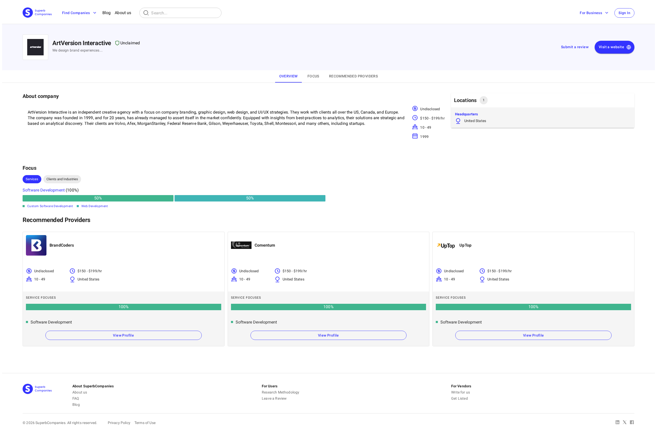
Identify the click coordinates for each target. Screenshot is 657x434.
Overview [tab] (288, 76)
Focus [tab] (313, 76)
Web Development (94, 206)
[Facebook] (631, 423)
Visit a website (611, 47)
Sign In (624, 13)
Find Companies (76, 13)
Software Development (44, 190)
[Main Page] (37, 13)
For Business (591, 13)
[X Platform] (624, 423)
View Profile (123, 335)
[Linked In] (617, 423)
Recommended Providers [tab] (353, 76)
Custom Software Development (50, 206)
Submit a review (574, 47)
